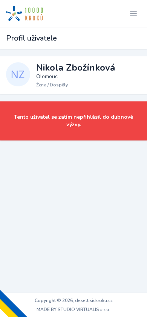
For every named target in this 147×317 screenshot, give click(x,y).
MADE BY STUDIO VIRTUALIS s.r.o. (73, 309)
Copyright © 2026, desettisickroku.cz (74, 300)
